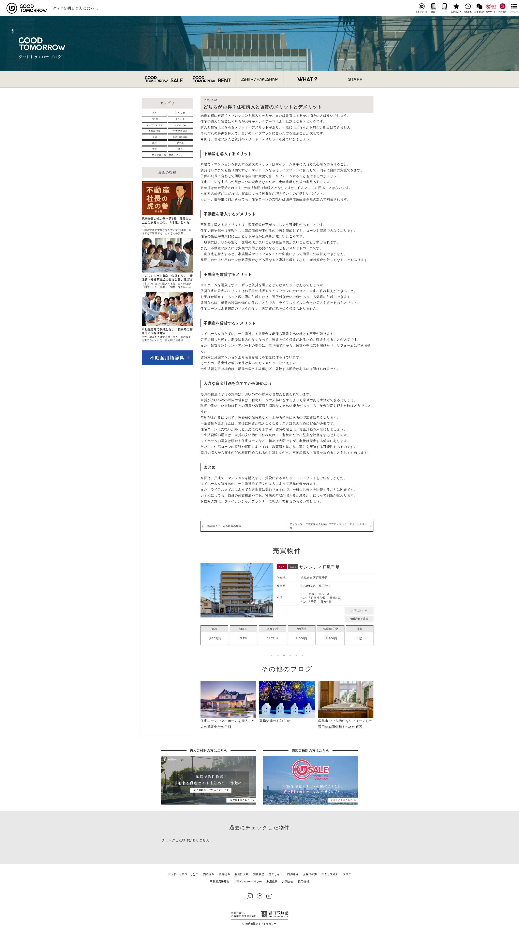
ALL (154, 112)
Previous (197, 610)
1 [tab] (272, 655)
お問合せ (287, 881)
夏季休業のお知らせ (274, 721)
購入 (180, 149)
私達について (421, 12)
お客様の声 (479, 12)
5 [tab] (296, 655)
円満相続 (502, 12)
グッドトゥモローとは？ (183, 874)
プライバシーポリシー (248, 881)
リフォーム (180, 125)
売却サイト (491, 12)
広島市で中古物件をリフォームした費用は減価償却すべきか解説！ (345, 723)
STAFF (355, 79)
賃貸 (445, 12)
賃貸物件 (224, 874)
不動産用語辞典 (167, 357)
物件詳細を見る (359, 611)
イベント (180, 118)
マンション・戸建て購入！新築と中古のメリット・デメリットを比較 (329, 526)
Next (376, 610)
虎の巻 (180, 143)
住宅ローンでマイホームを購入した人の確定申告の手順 (228, 723)
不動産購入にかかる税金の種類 (223, 526)
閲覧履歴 (468, 12)
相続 (154, 143)
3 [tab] (284, 655)
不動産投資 (155, 131)
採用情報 (303, 881)
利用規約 (272, 881)
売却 (154, 137)
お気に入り (456, 12)
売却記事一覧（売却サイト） (167, 155)
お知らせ (180, 112)
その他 (154, 118)
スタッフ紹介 (330, 874)
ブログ (347, 874)
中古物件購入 (180, 131)
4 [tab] (290, 655)
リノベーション (154, 125)
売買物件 (208, 874)
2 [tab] (278, 655)
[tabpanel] (287, 601)
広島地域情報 (180, 137)
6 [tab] (302, 655)
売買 (433, 12)
